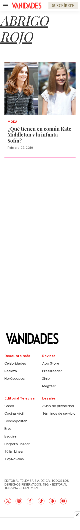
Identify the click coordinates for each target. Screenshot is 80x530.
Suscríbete (63, 5)
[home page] (26, 5)
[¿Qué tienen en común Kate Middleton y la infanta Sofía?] (40, 88)
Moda (12, 122)
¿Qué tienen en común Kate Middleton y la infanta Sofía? (39, 134)
